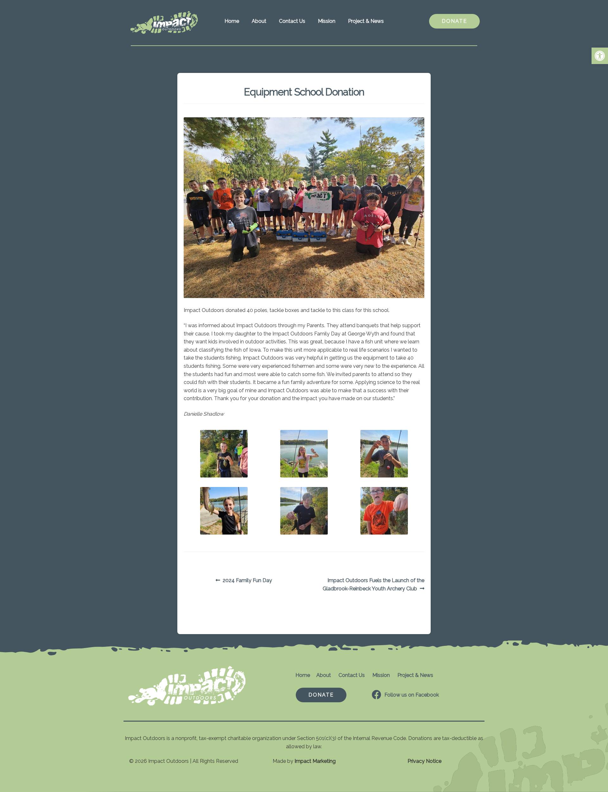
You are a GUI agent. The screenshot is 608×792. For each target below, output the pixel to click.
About (259, 21)
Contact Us (292, 21)
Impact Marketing (315, 761)
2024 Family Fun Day (247, 581)
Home (232, 21)
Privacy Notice (424, 761)
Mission (326, 21)
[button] (600, 56)
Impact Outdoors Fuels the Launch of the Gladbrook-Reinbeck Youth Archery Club (373, 584)
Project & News (366, 21)
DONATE (454, 21)
